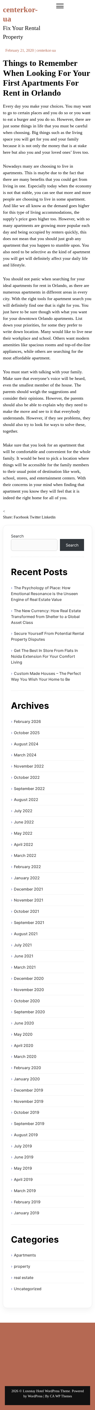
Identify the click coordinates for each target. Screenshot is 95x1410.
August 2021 (26, 933)
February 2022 (27, 866)
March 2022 (25, 855)
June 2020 (24, 1023)
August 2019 (26, 1134)
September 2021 (29, 922)
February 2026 (27, 721)
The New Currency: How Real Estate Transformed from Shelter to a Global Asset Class (46, 616)
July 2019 (23, 1146)
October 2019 (26, 1112)
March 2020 (25, 1056)
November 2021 (28, 900)
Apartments (25, 1255)
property (22, 1266)
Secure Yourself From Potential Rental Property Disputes (47, 636)
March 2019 (25, 1190)
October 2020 (27, 1000)
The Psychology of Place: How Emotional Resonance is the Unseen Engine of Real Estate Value (44, 593)
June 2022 (24, 822)
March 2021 (25, 967)
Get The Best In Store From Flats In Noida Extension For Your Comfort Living (44, 656)
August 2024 (26, 743)
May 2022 (23, 833)
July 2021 (23, 945)
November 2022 (29, 766)
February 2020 (27, 1067)
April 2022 (23, 844)
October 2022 (27, 777)
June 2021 (23, 956)
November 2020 (29, 989)
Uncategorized (27, 1288)
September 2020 (29, 1011)
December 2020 (29, 978)
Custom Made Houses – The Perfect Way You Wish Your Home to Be (46, 676)
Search (17, 536)
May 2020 (23, 1034)
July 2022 (23, 810)
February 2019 (27, 1201)
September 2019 (29, 1123)
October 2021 (26, 911)
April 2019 (23, 1179)
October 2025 (27, 732)
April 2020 (23, 1045)
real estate (23, 1277)
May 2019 (23, 1168)
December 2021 (28, 889)
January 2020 (27, 1078)
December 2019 (28, 1090)
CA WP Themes (61, 1396)
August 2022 (26, 799)
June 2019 (23, 1157)
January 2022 (27, 877)
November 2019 (28, 1101)
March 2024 (25, 754)
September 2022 (29, 788)
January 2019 (26, 1212)
